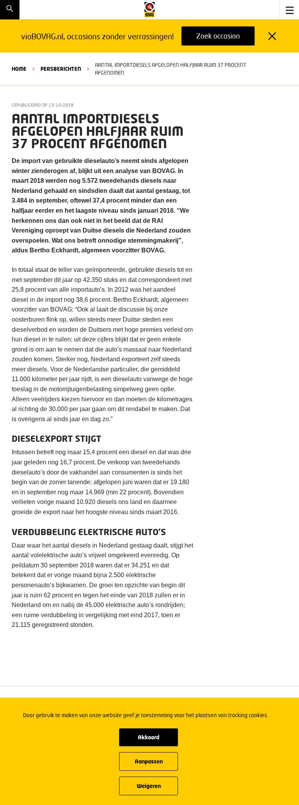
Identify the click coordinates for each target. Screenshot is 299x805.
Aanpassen (149, 761)
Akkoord (148, 737)
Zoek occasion (218, 36)
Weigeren (149, 785)
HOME (19, 69)
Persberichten (60, 69)
